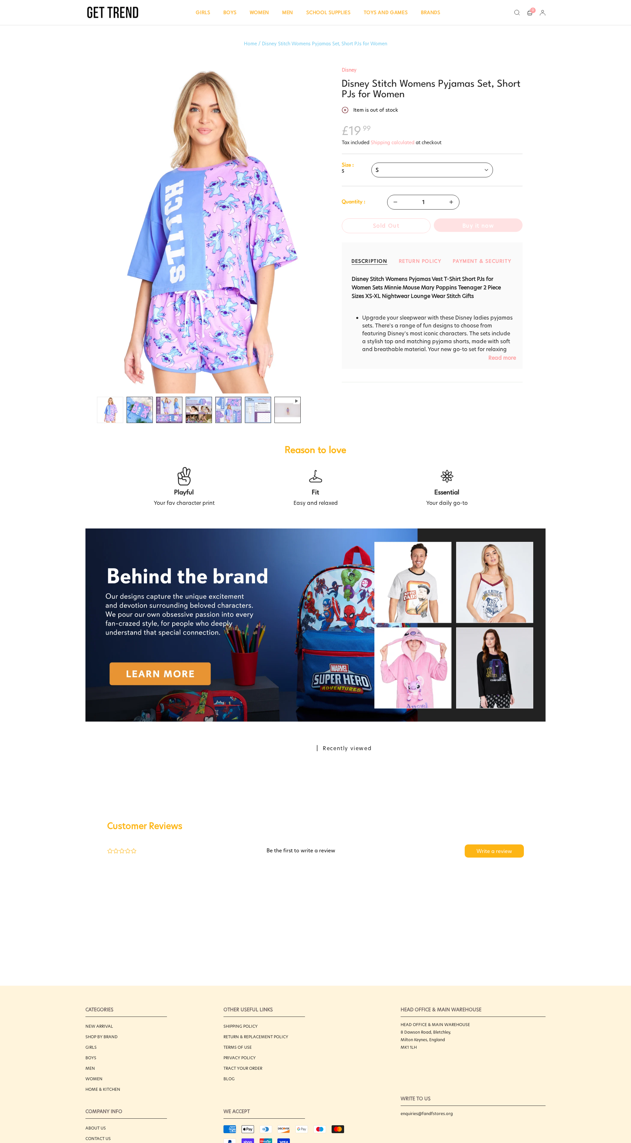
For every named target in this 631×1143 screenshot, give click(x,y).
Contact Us (98, 1138)
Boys (90, 1058)
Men (90, 1068)
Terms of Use (237, 1047)
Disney (349, 70)
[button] (203, 12)
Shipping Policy (240, 1026)
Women (94, 1079)
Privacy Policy (239, 1058)
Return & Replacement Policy (255, 1037)
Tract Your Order (242, 1068)
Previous (85, 230)
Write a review (494, 851)
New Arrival (99, 1026)
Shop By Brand (101, 1037)
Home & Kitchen (102, 1089)
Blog (229, 1079)
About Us (95, 1128)
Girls (91, 1047)
